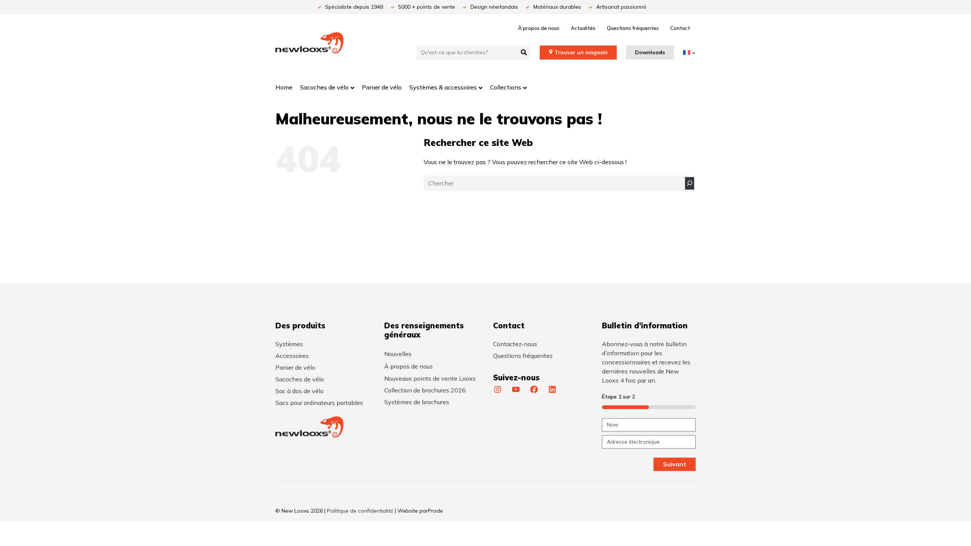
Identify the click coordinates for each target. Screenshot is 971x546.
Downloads (650, 52)
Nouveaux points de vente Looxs (430, 378)
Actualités (583, 28)
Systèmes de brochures (416, 402)
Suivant (674, 464)
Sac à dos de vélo (299, 391)
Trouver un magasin (581, 52)
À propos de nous (538, 28)
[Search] (689, 183)
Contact (680, 28)
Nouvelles (398, 354)
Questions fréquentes (633, 28)
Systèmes (289, 344)
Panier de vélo (295, 367)
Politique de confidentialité (360, 510)
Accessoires (292, 355)
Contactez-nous (515, 344)
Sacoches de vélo (299, 379)
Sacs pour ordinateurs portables (319, 402)
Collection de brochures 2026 (425, 390)
